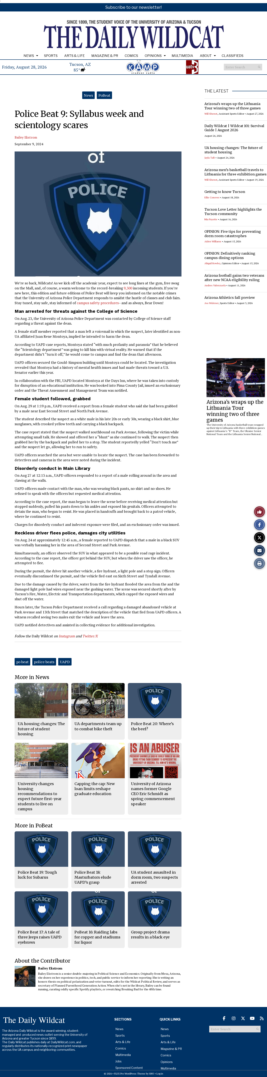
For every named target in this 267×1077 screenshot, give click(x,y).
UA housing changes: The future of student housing (41, 728)
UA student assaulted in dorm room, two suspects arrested (154, 877)
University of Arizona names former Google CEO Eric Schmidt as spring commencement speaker (153, 793)
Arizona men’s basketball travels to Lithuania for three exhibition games (235, 172)
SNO (151, 1073)
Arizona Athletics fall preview (229, 297)
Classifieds (232, 56)
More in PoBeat (34, 825)
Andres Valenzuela (215, 285)
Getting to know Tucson (224, 192)
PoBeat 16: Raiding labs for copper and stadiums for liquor (97, 937)
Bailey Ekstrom (26, 137)
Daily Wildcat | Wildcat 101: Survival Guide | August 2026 (234, 128)
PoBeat (104, 95)
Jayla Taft (209, 157)
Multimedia (182, 56)
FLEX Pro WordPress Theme (129, 1073)
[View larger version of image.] (98, 213)
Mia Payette (210, 219)
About (206, 56)
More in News (32, 677)
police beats (44, 661)
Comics (131, 56)
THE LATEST (216, 91)
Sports (51, 56)
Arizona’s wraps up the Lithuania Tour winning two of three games (232, 106)
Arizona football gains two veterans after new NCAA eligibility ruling (234, 277)
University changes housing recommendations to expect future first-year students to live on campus (40, 796)
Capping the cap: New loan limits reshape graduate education (94, 788)
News (29, 56)
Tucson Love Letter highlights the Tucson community (233, 211)
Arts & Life (74, 56)
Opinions (153, 56)
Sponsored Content (129, 1067)
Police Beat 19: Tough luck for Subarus (37, 875)
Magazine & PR (104, 56)
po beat (22, 661)
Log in (159, 1073)
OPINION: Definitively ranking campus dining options (229, 255)
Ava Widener (211, 303)
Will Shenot (210, 113)
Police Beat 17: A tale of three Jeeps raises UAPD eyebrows (40, 937)
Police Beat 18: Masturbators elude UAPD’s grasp (92, 877)
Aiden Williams (212, 241)
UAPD (65, 661)
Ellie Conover (211, 197)
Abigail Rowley (212, 263)
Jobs (118, 1061)
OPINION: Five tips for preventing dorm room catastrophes (232, 233)
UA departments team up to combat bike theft (98, 726)
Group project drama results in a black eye (150, 934)
